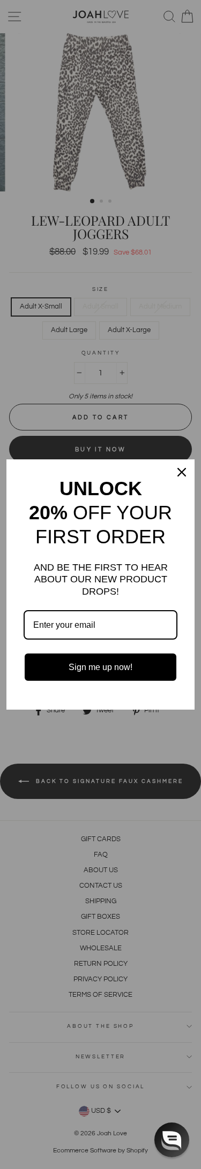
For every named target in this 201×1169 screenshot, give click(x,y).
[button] (171, 1139)
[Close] (182, 472)
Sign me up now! (100, 667)
